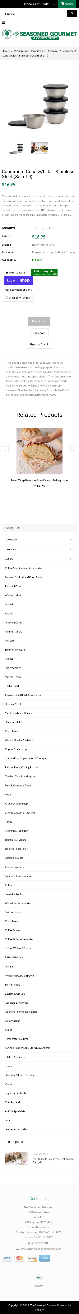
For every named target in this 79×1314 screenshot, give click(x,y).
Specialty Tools (13, 894)
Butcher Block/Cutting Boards (21, 767)
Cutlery (9, 558)
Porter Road (12, 685)
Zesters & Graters (15, 993)
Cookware (11, 539)
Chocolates (11, 731)
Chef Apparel (12, 1102)
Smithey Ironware (15, 649)
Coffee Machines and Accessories (23, 568)
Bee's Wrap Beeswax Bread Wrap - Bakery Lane (39, 480)
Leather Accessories (16, 1129)
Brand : (6, 244)
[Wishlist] (54, 4)
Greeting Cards (13, 622)
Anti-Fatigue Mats (15, 1111)
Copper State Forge (16, 749)
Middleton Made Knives (18, 713)
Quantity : (8, 227)
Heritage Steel (13, 704)
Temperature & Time (16, 1038)
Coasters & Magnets (16, 1002)
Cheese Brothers (14, 867)
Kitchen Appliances (15, 1057)
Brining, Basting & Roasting (20, 812)
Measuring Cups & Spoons (19, 975)
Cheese (9, 658)
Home (5, 50)
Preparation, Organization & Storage (36, 50)
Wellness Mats (13, 595)
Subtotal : (8, 236)
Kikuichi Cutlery (13, 631)
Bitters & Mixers (14, 957)
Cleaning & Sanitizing (16, 830)
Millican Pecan (13, 676)
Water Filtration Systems (19, 740)
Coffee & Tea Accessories (19, 939)
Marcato (10, 640)
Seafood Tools (13, 912)
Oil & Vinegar (12, 1020)
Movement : (9, 252)
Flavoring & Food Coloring (19, 1075)
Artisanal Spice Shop (16, 803)
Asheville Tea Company (18, 876)
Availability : (9, 259)
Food (8, 794)
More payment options (18, 289)
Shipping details (39, 344)
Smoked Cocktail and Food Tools (23, 577)
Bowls (8, 1066)
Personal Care (13, 586)
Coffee (8, 885)
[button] (44, 272)
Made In (9, 604)
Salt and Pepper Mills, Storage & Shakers (27, 1047)
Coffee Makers (13, 930)
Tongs (8, 821)
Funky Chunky (13, 667)
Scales (8, 1029)
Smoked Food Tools (16, 848)
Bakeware (10, 549)
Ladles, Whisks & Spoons (19, 948)
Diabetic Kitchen (14, 722)
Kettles (9, 613)
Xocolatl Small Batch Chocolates (23, 694)
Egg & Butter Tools (15, 1093)
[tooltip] (55, 273)
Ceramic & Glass (14, 857)
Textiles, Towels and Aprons (21, 776)
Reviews (39, 332)
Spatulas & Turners (15, 839)
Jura (7, 1120)
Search (39, 1285)
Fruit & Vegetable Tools (18, 785)
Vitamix (9, 1084)
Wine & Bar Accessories (18, 903)
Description (39, 321)
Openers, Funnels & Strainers (21, 1011)
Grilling (9, 966)
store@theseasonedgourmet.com (40, 1248)
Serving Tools (12, 984)
